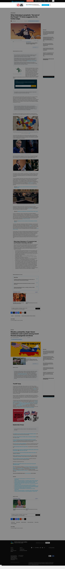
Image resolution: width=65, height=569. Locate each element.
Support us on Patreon (29, 5)
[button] (48, 1)
